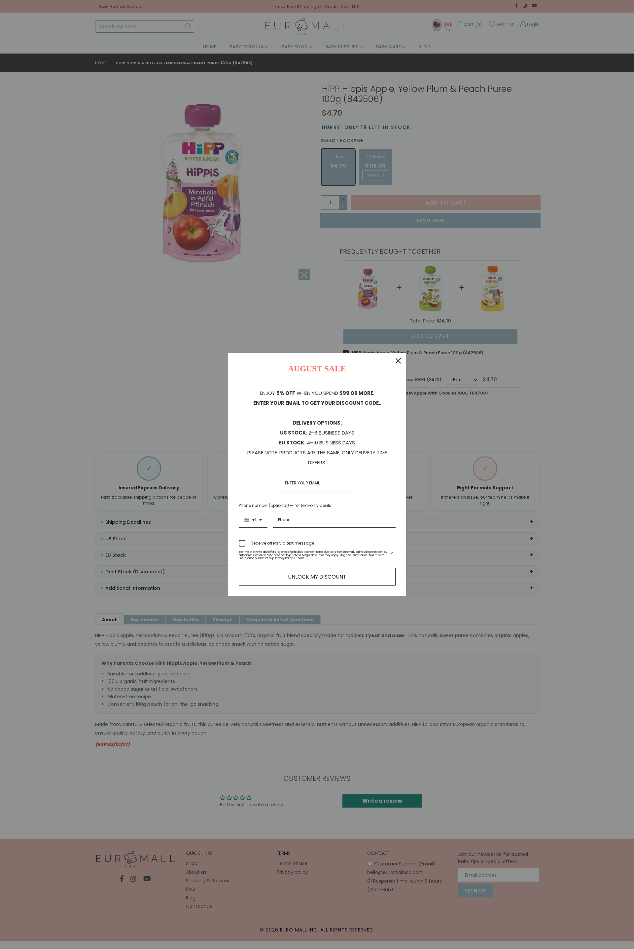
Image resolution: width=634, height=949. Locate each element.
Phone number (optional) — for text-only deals (285, 505)
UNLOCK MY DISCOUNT (317, 577)
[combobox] (253, 520)
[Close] (398, 361)
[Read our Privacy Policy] (392, 553)
